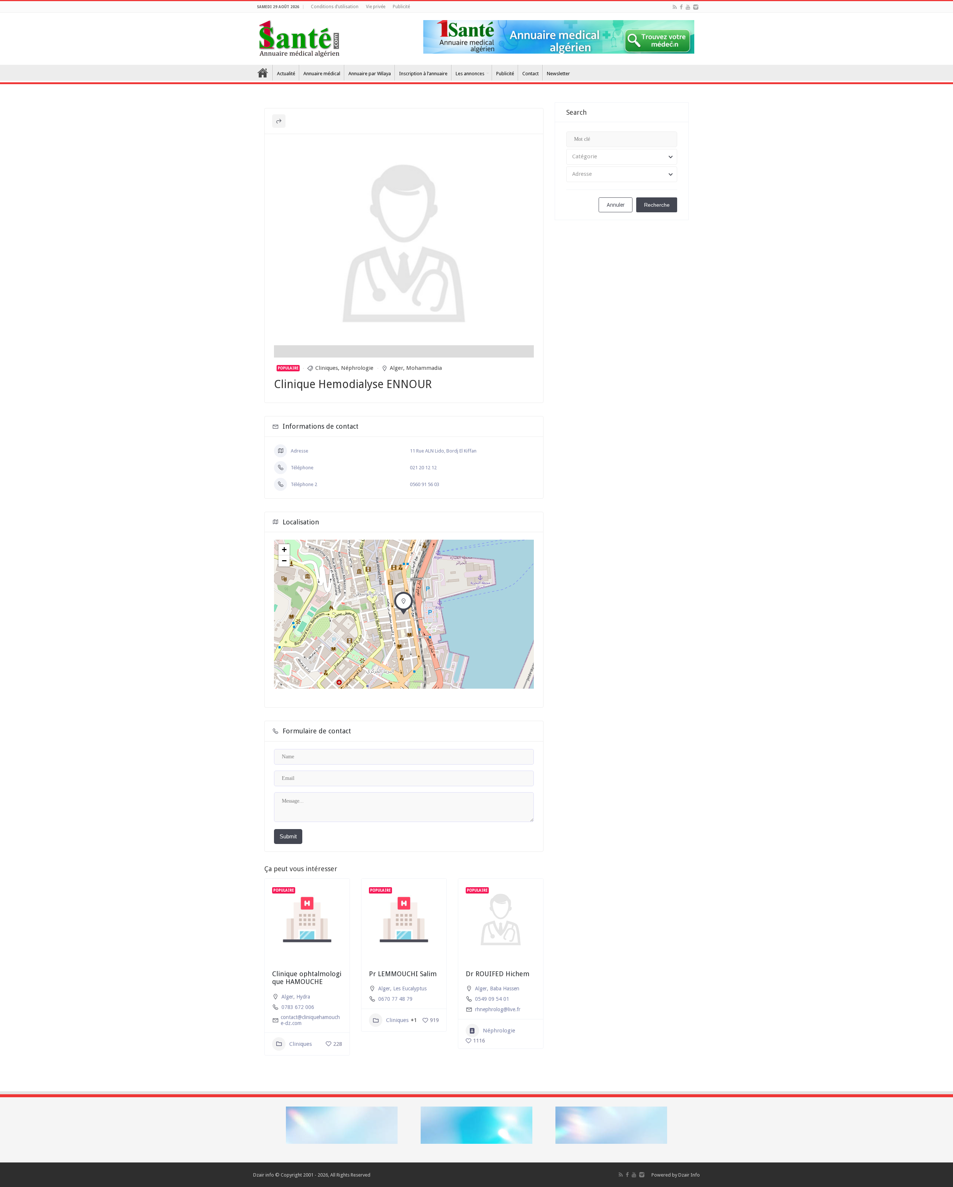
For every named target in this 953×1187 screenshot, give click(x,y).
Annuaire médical (321, 73)
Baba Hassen (504, 988)
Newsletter (558, 73)
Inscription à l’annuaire (423, 73)
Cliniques (326, 368)
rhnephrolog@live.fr (497, 1009)
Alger (396, 368)
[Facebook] (681, 7)
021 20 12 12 (423, 467)
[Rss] (675, 7)
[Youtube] (688, 7)
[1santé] (299, 37)
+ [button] (284, 549)
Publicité (401, 6)
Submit (288, 836)
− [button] (284, 560)
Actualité (286, 73)
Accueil (262, 72)
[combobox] (621, 157)
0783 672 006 (297, 1007)
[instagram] (695, 7)
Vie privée (375, 6)
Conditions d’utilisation (334, 6)
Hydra (303, 997)
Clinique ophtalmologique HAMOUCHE (306, 978)
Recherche (657, 205)
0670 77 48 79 (395, 999)
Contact (530, 73)
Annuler (616, 205)
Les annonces (470, 73)
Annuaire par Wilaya (369, 73)
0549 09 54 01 (492, 999)
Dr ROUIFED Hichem (497, 974)
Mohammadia (424, 368)
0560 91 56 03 (424, 484)
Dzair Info (689, 1175)
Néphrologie (357, 368)
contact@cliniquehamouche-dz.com (310, 1020)
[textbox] (622, 156)
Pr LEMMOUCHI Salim (403, 974)
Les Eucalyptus (410, 988)
